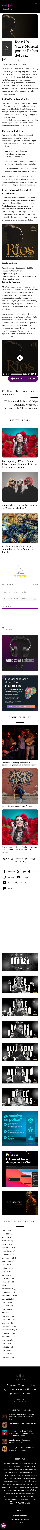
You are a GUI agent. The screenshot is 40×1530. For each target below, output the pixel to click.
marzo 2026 (6, 1241)
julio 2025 (5, 1265)
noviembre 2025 (8, 1251)
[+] (24, 598)
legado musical (32, 1484)
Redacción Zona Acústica (11, 65)
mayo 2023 (6, 1350)
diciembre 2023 (7, 1326)
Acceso (35, 585)
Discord (11, 883)
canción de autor (21, 1467)
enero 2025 (6, 1285)
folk (26, 1481)
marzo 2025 (6, 1278)
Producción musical (14, 1499)
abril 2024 (5, 1313)
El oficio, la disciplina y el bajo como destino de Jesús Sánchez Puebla (18, 549)
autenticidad (7, 1467)
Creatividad (33, 1475)
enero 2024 (6, 1323)
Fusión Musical (32, 1481)
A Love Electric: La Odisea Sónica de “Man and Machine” (19, 507)
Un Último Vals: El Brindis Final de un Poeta (18, 392)
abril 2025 (5, 1275)
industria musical (9, 1484)
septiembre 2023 (8, 1337)
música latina (25, 1494)
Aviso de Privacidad (20, 1516)
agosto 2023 (6, 1340)
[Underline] (9, 598)
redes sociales (24, 1499)
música (10, 1487)
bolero (14, 1467)
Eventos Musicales (7, 1481)
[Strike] (11, 598)
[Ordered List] (14, 598)
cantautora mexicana (10, 1469)
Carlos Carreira (23, 1472)
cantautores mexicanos (30, 1469)
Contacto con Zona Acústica (20, 1519)
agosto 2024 (6, 1299)
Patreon (11, 888)
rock (30, 1499)
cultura (6, 1478)
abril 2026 (5, 1237)
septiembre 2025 (8, 1258)
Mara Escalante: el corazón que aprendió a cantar (21, 1441)
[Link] (22, 598)
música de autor (9, 1490)
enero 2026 (6, 1244)
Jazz (24, 65)
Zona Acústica (20, 1502)
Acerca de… (20, 1522)
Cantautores (20, 1469)
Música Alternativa (19, 1487)
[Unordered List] (17, 598)
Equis (24, 872)
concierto (19, 1475)
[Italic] (6, 598)
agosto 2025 (6, 1261)
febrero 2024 (6, 1320)
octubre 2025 (7, 1254)
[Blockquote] (19, 598)
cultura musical (22, 1478)
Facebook (11, 872)
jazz (17, 1484)
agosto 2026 (6, 1231)
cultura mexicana (13, 1478)
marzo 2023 (6, 1357)
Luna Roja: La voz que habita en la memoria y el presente (22, 1448)
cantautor (31, 1466)
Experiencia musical (18, 1481)
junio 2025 (6, 1268)
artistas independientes (28, 1463)
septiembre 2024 (8, 1296)
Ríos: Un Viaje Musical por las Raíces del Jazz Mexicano (20, 51)
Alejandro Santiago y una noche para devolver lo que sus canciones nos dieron (23, 1416)
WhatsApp (24, 883)
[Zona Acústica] (7, 8)
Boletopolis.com (15, 282)
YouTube (25, 877)
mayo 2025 (6, 1272)
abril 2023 (5, 1354)
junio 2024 (6, 1306)
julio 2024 (5, 1302)
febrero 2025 (6, 1282)
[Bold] (4, 598)
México (4, 1487)
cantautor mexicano (11, 1473)
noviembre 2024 (8, 1289)
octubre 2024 (7, 1292)
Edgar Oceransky (31, 1478)
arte (5, 1463)
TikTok (34, 872)
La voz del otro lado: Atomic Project (23, 1423)
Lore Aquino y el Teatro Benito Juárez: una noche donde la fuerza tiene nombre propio (19, 464)
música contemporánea (31, 1487)
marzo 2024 (6, 1316)
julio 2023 (5, 1344)
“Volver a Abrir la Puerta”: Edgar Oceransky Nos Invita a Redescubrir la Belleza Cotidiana (21, 405)
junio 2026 (6, 1234)
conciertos (26, 1475)
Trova (34, 1499)
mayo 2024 (6, 1309)
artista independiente (13, 1463)
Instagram (11, 877)
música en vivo (22, 1490)
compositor (12, 1475)
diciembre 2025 (7, 1248)
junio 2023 (6, 1347)
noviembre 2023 (8, 1330)
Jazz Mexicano (23, 1484)
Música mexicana (23, 1496)
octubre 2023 (7, 1333)
